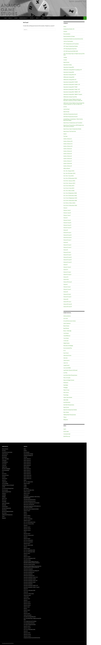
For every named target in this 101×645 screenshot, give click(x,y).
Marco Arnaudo (66, 377)
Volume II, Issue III (67, 222)
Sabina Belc (65, 399)
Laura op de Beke (67, 367)
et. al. (64, 350)
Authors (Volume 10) (67, 141)
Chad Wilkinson (66, 335)
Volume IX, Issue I (67, 252)
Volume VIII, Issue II (67, 281)
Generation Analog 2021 (68, 67)
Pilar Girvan (66, 392)
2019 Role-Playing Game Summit (70, 116)
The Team (31, 18)
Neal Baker (65, 385)
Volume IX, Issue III (67, 257)
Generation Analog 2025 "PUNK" (70, 87)
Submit (42, 18)
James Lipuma (66, 360)
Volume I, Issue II (67, 210)
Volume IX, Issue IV (67, 262)
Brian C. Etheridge (67, 330)
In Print (15, 18)
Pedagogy (65, 387)
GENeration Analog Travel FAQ (70, 96)
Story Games (66, 412)
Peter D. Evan (66, 390)
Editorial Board (66, 168)
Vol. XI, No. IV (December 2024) (70, 205)
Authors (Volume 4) (67, 153)
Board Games (66, 325)
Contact (48, 18)
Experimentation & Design (69, 36)
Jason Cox (65, 362)
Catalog (10, 18)
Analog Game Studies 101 (68, 29)
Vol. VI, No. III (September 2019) (70, 198)
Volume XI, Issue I (67, 294)
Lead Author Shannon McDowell (70, 370)
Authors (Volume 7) (67, 161)
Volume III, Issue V (67, 240)
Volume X (65, 284)
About (37, 18)
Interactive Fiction (67, 355)
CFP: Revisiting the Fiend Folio (70, 48)
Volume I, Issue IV (67, 212)
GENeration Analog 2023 (68, 77)
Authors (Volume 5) (67, 156)
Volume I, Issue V (67, 215)
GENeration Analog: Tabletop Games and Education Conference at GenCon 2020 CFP (72, 100)
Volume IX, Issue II (67, 254)
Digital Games (66, 343)
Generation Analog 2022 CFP (69, 74)
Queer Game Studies (67, 397)
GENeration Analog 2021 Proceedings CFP (72, 69)
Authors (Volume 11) (67, 143)
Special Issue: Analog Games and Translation (72, 122)
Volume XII (65, 299)
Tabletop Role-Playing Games (69, 414)
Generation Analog (23, 18)
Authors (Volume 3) (67, 151)
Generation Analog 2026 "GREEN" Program (72, 94)
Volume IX (65, 249)
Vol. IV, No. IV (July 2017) (68, 188)
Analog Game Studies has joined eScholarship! (73, 38)
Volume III (65, 230)
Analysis (65, 31)
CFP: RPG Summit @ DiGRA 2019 (70, 51)
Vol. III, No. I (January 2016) (69, 180)
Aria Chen (65, 318)
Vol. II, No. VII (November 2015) (70, 178)
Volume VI (65, 269)
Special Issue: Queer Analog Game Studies (72, 128)
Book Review (66, 328)
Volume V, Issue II (67, 267)
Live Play (65, 372)
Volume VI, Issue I (67, 272)
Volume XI (65, 291)
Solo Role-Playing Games (68, 404)
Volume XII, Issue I (67, 301)
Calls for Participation (68, 41)
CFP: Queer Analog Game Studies (70, 46)
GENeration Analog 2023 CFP (69, 79)
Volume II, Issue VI (67, 227)
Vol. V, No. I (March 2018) (68, 190)
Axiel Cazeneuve (66, 323)
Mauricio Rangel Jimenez (68, 380)
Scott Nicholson (66, 402)
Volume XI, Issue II (67, 296)
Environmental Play (67, 348)
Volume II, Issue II (67, 220)
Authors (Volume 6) (67, 158)
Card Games (66, 333)
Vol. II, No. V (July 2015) (68, 175)
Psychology (65, 394)
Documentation (66, 33)
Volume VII (65, 277)
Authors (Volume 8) (67, 163)
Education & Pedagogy (68, 345)
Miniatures (65, 382)
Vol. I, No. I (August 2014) (68, 170)
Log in (64, 429)
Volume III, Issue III (67, 235)
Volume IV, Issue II (67, 244)
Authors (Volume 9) (67, 165)
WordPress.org (66, 436)
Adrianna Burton (67, 316)
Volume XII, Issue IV (67, 306)
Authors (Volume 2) (67, 148)
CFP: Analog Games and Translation (71, 43)
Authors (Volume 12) (67, 146)
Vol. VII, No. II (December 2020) (70, 200)
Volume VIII (66, 279)
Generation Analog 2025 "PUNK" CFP (71, 89)
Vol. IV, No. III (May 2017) (68, 185)
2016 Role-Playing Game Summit (70, 114)
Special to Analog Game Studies (70, 409)
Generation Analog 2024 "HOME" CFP (71, 84)
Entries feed (66, 431)
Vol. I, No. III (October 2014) (69, 173)
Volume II (65, 217)
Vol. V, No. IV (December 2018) (70, 195)
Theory (65, 417)
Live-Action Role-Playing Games (70, 375)
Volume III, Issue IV (67, 237)
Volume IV (65, 242)
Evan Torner (66, 353)
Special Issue (66, 407)
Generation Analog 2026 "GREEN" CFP (71, 91)
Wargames (65, 419)
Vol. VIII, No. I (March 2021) (69, 203)
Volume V (65, 264)
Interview (65, 357)
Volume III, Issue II (67, 232)
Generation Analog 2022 (68, 72)
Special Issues (66, 62)
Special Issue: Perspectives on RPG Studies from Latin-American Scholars (73, 126)
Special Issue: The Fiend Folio (69, 131)
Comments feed (66, 434)
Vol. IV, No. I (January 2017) (69, 183)
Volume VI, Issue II (67, 274)
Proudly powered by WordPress (8, 643)
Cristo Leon (65, 340)
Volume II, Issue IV (67, 225)
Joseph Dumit (66, 365)
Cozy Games (66, 338)
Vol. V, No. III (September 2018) (70, 193)
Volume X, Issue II (67, 289)
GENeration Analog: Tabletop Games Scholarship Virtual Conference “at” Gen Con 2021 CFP (73, 103)
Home (5, 18)
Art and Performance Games (69, 320)
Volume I (65, 207)
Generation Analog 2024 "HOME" (70, 82)
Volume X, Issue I (67, 286)
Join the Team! (66, 109)
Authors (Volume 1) (67, 138)
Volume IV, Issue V (67, 247)
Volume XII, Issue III (67, 304)
